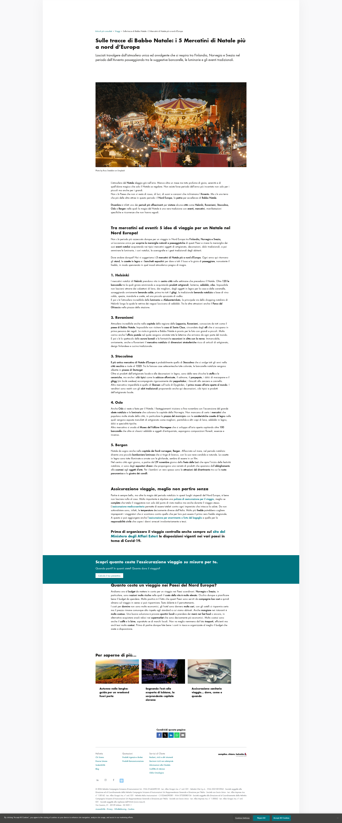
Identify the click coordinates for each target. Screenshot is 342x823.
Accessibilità (100, 809)
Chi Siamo (100, 757)
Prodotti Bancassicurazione (133, 761)
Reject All (261, 818)
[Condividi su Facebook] (159, 735)
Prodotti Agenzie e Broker (132, 757)
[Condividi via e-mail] (182, 735)
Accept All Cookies (281, 818)
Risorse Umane (101, 761)
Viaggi (117, 31)
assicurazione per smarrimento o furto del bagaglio (175, 517)
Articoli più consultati (103, 31)
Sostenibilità (100, 765)
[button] (109, 575)
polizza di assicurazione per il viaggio (194, 499)
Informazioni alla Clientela (159, 765)
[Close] (338, 818)
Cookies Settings (242, 818)
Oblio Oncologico (156, 772)
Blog (97, 768)
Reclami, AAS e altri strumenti (161, 757)
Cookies (131, 809)
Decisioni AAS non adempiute (161, 761)
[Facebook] (114, 782)
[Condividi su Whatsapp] (177, 735)
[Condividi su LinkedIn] (171, 735)
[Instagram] (106, 782)
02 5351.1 (127, 805)
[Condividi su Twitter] (165, 735)
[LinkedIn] (98, 782)
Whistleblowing (120, 809)
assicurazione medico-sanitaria (128, 506)
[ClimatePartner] (122, 782)
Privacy (110, 809)
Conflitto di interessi (157, 768)
